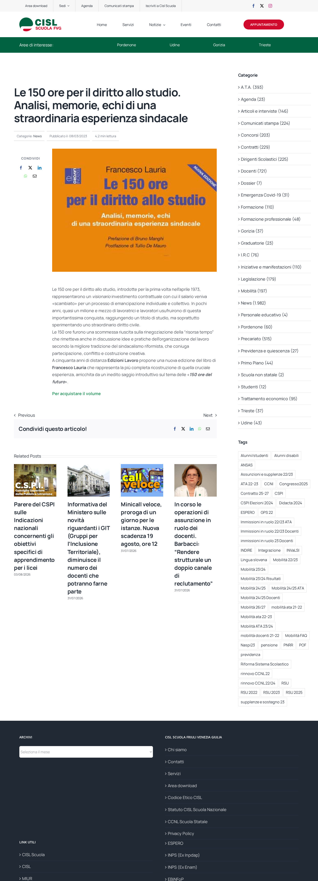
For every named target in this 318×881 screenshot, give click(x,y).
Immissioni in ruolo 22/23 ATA (266, 521)
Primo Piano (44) (257, 363)
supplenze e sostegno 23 (262, 701)
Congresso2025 (293, 483)
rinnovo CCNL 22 (255, 673)
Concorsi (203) (255, 135)
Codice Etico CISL (185, 797)
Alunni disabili (286, 455)
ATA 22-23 (249, 483)
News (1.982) (253, 303)
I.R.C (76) (250, 255)
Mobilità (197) (254, 291)
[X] (30, 168)
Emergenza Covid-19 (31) (265, 195)
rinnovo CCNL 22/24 (258, 683)
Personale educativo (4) (264, 315)
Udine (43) (251, 423)
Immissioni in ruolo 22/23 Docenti (270, 531)
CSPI (279, 493)
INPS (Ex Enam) (182, 867)
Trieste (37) (252, 410)
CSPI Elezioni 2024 (257, 502)
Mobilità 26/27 (253, 607)
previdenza (250, 654)
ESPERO (248, 512)
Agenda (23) (253, 99)
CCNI (268, 483)
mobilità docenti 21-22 (260, 635)
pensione (269, 645)
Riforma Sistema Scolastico (265, 664)
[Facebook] (21, 168)
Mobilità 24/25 (253, 588)
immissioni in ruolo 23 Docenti (267, 540)
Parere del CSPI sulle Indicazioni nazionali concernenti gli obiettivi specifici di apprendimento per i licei (34, 535)
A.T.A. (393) (252, 87)
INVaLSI (293, 550)
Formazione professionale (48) (271, 219)
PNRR (288, 645)
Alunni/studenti (254, 455)
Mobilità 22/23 (285, 559)
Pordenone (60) (257, 327)
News (37, 136)
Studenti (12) (254, 387)
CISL (26, 866)
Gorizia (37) (252, 231)
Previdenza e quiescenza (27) (270, 351)
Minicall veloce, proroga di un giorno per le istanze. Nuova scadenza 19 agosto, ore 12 (141, 523)
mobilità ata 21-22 (286, 607)
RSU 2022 (249, 692)
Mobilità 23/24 (253, 569)
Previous (26, 415)
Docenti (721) (254, 171)
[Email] (34, 176)
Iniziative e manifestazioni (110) (271, 267)
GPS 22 (267, 512)
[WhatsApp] (26, 176)
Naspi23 (248, 645)
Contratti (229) (255, 147)
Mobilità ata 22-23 (256, 616)
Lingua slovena (254, 559)
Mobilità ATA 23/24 (257, 626)
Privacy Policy (181, 833)
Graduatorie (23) (257, 243)
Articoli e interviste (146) (264, 111)
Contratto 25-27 (255, 493)
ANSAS (247, 465)
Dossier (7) (251, 183)
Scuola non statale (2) (262, 374)
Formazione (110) (257, 207)
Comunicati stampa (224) (265, 123)
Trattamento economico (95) (269, 398)
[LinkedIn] (39, 168)
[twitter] (262, 6)
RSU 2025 (294, 692)
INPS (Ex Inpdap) (184, 855)
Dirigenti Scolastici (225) (264, 159)
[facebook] (253, 6)
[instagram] (270, 6)
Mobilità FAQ (296, 635)
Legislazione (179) (258, 279)
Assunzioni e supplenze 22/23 (267, 474)
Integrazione (269, 550)
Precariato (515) (256, 338)
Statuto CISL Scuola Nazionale (197, 809)
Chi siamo (177, 749)
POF (302, 645)
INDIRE (246, 550)
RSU (285, 683)
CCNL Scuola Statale (188, 821)
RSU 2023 (271, 692)
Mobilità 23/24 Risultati (261, 578)
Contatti (176, 761)
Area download (182, 785)
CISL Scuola (33, 854)
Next (208, 415)
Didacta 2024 (290, 502)
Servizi (174, 773)
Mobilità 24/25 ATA (288, 588)
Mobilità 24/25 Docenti (260, 597)
